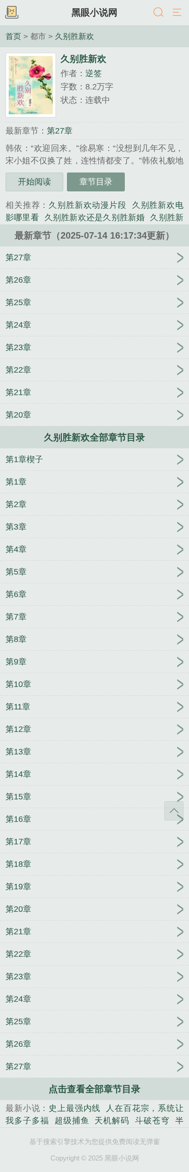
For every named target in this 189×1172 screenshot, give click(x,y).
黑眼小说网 (94, 12)
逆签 (93, 73)
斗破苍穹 (152, 1120)
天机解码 (111, 1120)
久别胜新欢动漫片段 (88, 205)
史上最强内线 (74, 1108)
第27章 (59, 130)
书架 (11, 13)
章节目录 (95, 181)
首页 (13, 36)
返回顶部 (173, 810)
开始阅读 (34, 181)
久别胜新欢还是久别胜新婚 (94, 217)
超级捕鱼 (72, 1120)
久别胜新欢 (74, 36)
